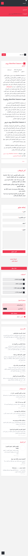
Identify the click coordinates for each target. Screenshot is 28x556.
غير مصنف (9, 69)
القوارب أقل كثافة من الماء (19, 354)
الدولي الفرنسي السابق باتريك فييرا (17, 429)
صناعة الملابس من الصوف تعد (18, 344)
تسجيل (18, 316)
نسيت (5, 308)
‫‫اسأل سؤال (14, 268)
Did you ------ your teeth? (18, 468)
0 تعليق (22, 71)
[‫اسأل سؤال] (2, 553)
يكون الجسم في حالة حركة (19, 365)
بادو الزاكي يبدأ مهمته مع (20, 411)
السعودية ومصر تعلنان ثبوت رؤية (18, 459)
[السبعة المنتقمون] (24, 6)
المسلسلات (9, 86)
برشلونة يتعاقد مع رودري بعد (19, 420)
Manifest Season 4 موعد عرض (10, 153)
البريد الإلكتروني (21, 217)
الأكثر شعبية (22, 329)
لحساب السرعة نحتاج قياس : (19, 333)
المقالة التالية (14, 261)
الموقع (24, 223)
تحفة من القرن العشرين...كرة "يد (18, 393)
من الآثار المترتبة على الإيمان (19, 376)
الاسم (23, 211)
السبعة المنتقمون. (17, 156)
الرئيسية (25, 13)
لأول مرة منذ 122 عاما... (20, 402)
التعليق (23, 229)
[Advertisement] (14, 36)
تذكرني (21, 316)
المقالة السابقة (13, 259)
